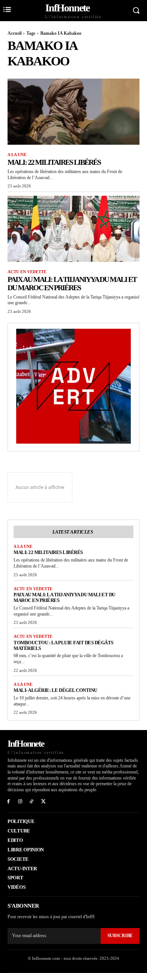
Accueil (14, 33)
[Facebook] (8, 801)
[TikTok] (32, 801)
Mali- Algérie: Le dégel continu (55, 690)
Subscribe (120, 935)
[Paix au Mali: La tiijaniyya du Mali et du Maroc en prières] (73, 229)
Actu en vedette (27, 271)
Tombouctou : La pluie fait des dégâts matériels (63, 645)
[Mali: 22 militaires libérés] (73, 112)
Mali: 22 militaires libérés (54, 162)
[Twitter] (43, 801)
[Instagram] (20, 801)
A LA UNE (17, 154)
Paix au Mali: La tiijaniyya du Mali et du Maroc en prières (72, 283)
